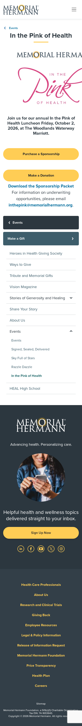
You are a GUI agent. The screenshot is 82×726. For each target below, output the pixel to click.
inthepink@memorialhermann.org (41, 205)
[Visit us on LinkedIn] (21, 548)
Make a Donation (41, 175)
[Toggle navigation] (74, 9)
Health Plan (41, 676)
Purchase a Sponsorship (41, 154)
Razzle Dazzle (21, 367)
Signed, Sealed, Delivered (30, 349)
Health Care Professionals (41, 585)
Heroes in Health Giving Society (36, 253)
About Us (17, 320)
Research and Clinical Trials (41, 605)
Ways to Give (20, 264)
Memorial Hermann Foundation (41, 655)
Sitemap (41, 703)
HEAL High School (25, 388)
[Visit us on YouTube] (41, 548)
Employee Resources (41, 625)
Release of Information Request (41, 645)
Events (13, 28)
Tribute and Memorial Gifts (31, 275)
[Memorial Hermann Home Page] (20, 9)
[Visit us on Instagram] (61, 548)
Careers (41, 686)
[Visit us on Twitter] (51, 548)
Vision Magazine (23, 287)
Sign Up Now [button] (41, 533)
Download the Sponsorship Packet (41, 186)
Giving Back (41, 615)
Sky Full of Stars (23, 358)
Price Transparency (41, 666)
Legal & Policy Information (41, 635)
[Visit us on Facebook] (31, 548)
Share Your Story (23, 309)
